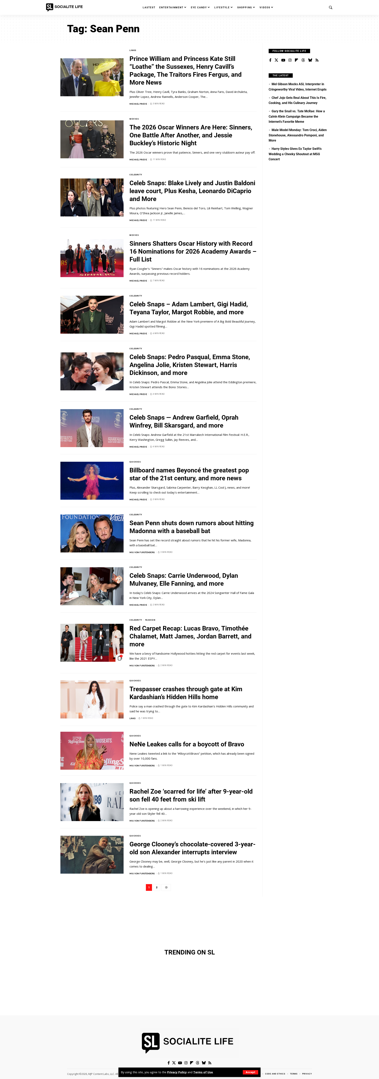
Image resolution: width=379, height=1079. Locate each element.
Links (132, 50)
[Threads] (303, 60)
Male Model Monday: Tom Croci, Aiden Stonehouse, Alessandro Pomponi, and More (298, 135)
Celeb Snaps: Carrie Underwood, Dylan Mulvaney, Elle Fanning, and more (183, 579)
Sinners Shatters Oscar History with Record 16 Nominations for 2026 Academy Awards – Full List (192, 251)
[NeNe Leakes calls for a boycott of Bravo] (92, 751)
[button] (250, 1072)
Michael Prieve (138, 104)
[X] (276, 60)
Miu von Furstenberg (142, 552)
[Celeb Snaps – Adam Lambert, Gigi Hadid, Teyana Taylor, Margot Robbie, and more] (92, 315)
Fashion (150, 620)
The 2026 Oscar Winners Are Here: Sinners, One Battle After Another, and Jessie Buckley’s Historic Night (190, 135)
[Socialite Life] (65, 7)
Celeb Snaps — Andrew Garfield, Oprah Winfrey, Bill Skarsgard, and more (183, 421)
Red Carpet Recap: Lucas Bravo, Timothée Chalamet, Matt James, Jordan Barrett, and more (190, 636)
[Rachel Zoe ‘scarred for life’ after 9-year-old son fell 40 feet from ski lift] (92, 802)
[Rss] (317, 60)
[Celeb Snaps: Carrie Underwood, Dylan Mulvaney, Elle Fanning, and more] (92, 586)
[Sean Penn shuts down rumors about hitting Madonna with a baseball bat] (92, 533)
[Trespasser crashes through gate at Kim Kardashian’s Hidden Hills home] (92, 699)
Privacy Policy (177, 1072)
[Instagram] (290, 60)
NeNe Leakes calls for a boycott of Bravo (186, 744)
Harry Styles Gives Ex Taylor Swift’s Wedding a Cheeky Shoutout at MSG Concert (295, 154)
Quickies (135, 462)
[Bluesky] (310, 60)
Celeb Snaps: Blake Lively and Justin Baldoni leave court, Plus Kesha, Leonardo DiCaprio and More (192, 191)
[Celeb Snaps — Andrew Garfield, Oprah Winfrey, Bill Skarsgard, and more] (92, 428)
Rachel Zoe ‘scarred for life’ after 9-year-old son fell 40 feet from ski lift (191, 795)
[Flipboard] (296, 60)
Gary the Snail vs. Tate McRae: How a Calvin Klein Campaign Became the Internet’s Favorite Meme (297, 116)
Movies (134, 119)
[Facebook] (270, 60)
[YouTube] (283, 60)
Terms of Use (203, 1072)
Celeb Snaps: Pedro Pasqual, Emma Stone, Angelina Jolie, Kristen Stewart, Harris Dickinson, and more (189, 365)
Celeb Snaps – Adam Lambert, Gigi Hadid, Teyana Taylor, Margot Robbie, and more (188, 308)
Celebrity (135, 175)
